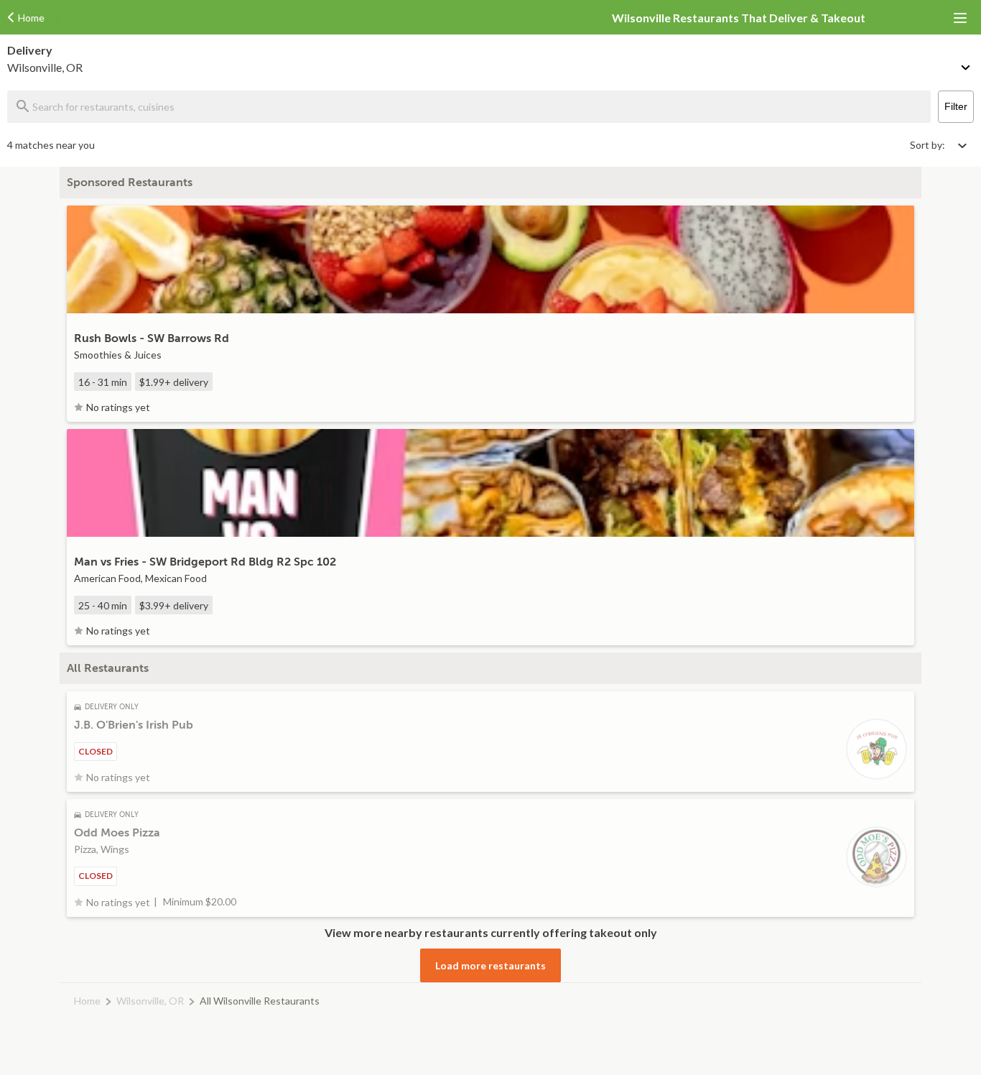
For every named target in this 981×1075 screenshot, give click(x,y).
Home (87, 1001)
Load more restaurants (490, 965)
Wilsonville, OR (150, 1001)
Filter (955, 106)
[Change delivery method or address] (966, 64)
